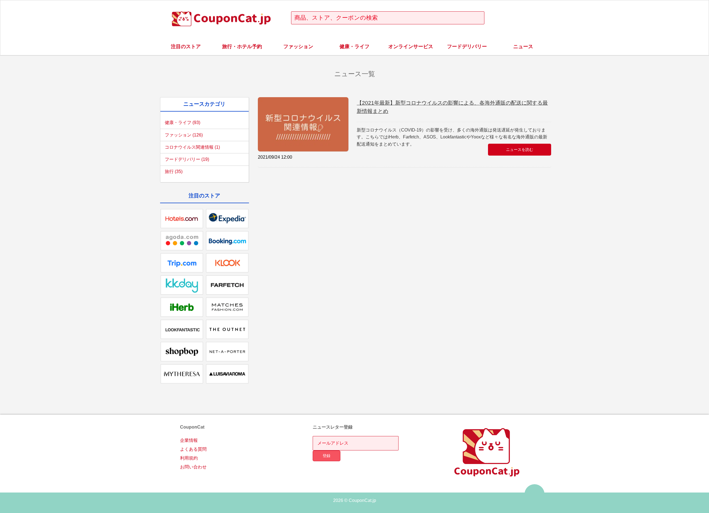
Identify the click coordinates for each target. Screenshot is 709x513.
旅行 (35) (174, 171)
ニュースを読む (519, 149)
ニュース (523, 46)
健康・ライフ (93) (182, 122)
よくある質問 (193, 449)
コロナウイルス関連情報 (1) (192, 147)
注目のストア (186, 46)
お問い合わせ (193, 467)
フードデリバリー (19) (187, 159)
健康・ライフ (354, 46)
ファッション (298, 46)
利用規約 (189, 458)
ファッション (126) (184, 135)
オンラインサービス (410, 46)
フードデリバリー (467, 46)
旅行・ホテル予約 (242, 46)
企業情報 (189, 440)
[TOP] (534, 494)
